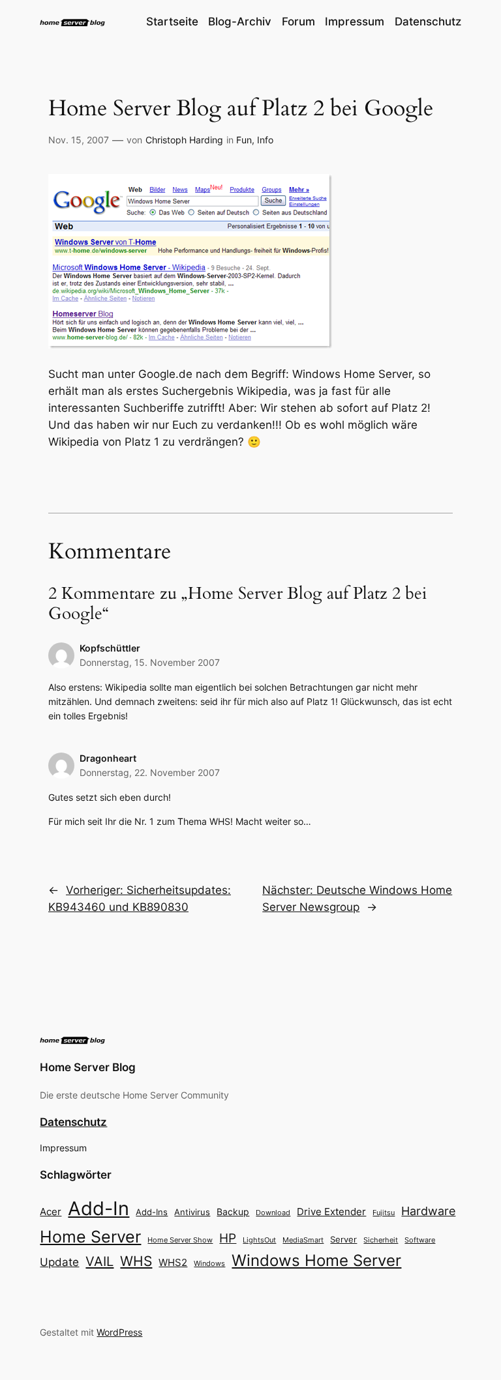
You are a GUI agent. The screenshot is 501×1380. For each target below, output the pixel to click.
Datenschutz (73, 1121)
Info (265, 139)
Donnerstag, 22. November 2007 (150, 772)
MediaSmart (303, 1240)
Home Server (90, 1236)
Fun (244, 139)
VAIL (99, 1261)
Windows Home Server (316, 1260)
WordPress (119, 1332)
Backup (233, 1211)
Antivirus (192, 1212)
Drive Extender (331, 1212)
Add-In (98, 1208)
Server (343, 1239)
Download (273, 1213)
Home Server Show (180, 1239)
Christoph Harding (184, 139)
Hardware (428, 1211)
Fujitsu (383, 1212)
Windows (209, 1263)
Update (59, 1262)
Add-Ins (152, 1212)
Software (419, 1239)
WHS (136, 1260)
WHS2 (173, 1262)
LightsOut (259, 1239)
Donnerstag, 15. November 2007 (150, 662)
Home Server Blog (88, 1067)
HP (227, 1238)
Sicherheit (380, 1240)
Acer (50, 1211)
